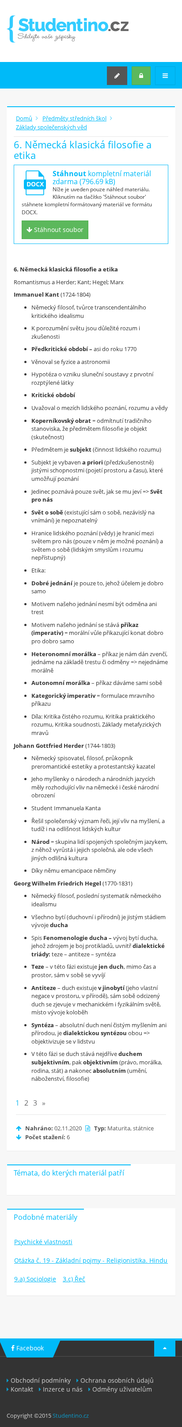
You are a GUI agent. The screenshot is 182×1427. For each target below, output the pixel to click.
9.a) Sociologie (35, 1279)
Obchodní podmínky (41, 1380)
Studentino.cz (71, 1415)
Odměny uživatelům (122, 1389)
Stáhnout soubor (57, 229)
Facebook (29, 1348)
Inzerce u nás (63, 1389)
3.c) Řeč (74, 1279)
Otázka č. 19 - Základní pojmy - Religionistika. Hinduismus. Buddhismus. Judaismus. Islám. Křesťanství (91, 1260)
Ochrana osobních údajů (117, 1380)
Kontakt (22, 1389)
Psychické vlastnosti (43, 1242)
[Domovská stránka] (68, 29)
